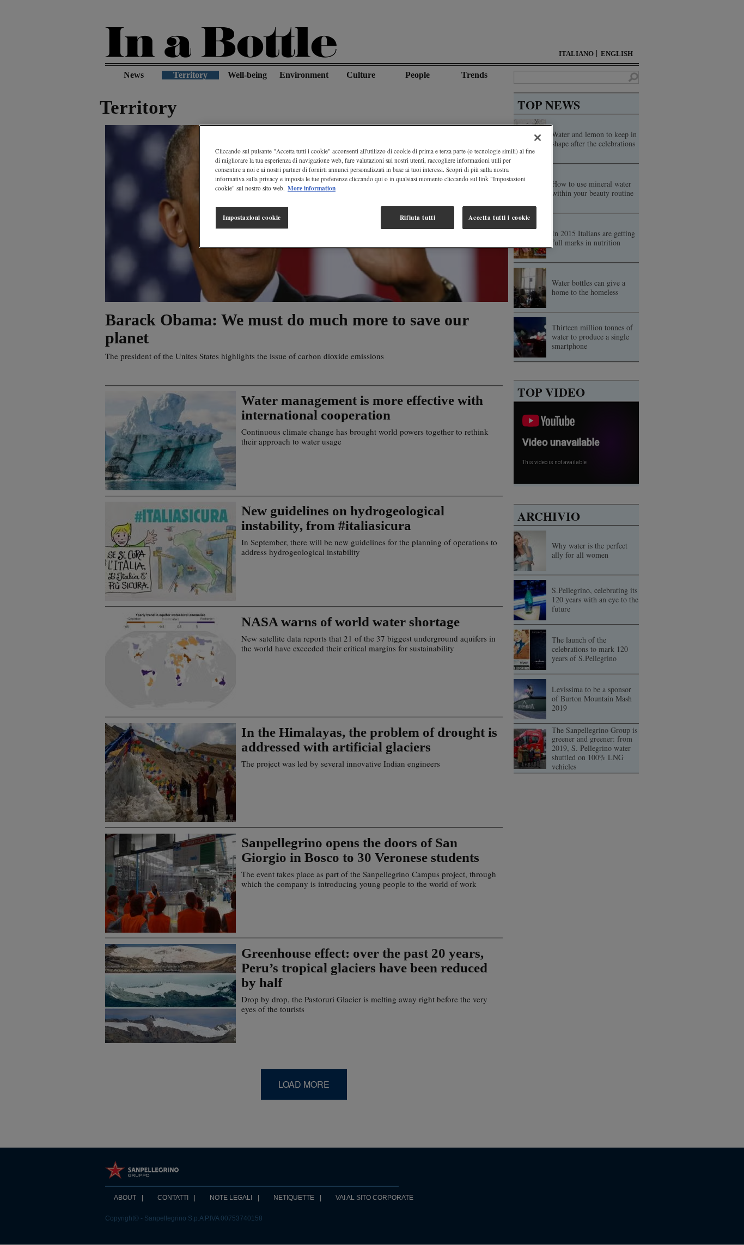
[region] (376, 186)
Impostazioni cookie (252, 217)
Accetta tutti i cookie (499, 217)
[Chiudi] (538, 138)
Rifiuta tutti (417, 217)
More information (312, 188)
